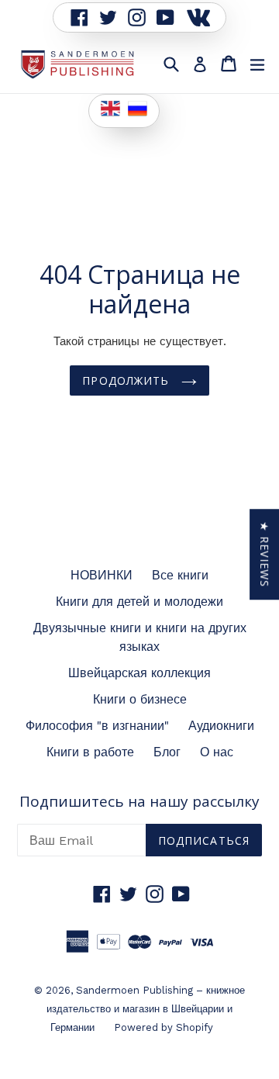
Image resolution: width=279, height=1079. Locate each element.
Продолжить (127, 380)
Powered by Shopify (163, 1027)
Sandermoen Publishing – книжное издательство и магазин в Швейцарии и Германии (145, 1008)
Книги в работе (90, 752)
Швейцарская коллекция (139, 673)
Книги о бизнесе (140, 699)
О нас (216, 752)
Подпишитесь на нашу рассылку (139, 802)
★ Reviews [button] (264, 554)
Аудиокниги (221, 725)
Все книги (180, 575)
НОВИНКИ (102, 575)
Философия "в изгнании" (97, 725)
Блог (167, 752)
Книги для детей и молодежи (139, 601)
